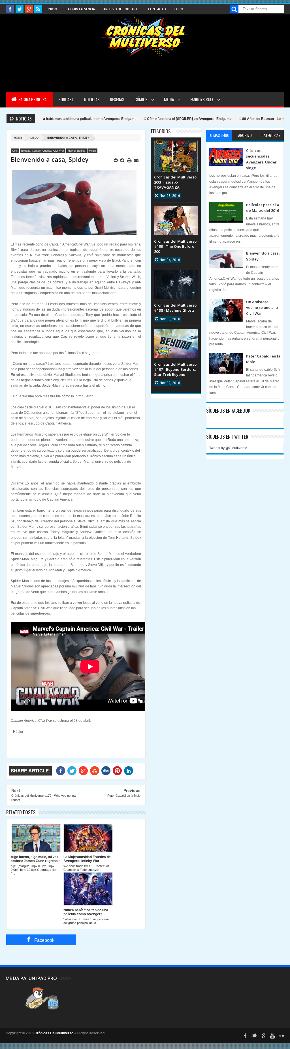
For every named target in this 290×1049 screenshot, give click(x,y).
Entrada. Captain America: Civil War (42, 150)
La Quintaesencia (80, 9)
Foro (178, 9)
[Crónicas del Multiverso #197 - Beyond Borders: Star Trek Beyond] (176, 334)
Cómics (141, 99)
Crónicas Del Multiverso (54, 1033)
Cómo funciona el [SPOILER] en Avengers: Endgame (167, 119)
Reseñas (117, 99)
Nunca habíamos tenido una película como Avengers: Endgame (63, 119)
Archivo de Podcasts (121, 9)
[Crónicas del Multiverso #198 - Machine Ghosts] (176, 275)
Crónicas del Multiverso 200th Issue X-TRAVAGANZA (175, 182)
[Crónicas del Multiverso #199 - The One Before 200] (176, 211)
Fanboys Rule (202, 99)
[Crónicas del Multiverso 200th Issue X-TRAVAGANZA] (176, 146)
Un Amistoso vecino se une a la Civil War (262, 307)
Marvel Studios (76, 150)
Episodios (161, 131)
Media (169, 99)
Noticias (92, 99)
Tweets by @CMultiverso (228, 448)
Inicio (52, 9)
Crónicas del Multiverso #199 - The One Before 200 (175, 246)
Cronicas (145, 35)
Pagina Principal (33, 99)
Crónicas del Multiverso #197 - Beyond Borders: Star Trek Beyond (175, 369)
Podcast (66, 99)
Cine (15, 150)
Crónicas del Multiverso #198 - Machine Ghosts (175, 308)
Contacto (157, 9)
